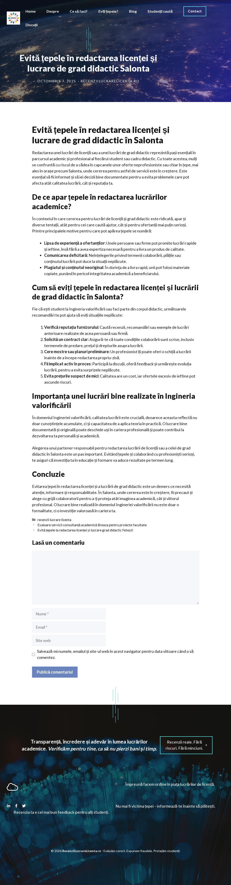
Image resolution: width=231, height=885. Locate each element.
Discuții (31, 25)
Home (30, 11)
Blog (133, 11)
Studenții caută (160, 11)
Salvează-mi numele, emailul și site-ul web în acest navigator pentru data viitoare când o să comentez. (115, 654)
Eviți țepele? (108, 11)
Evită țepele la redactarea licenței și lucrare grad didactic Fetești (85, 530)
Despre (52, 11)
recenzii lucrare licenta (54, 520)
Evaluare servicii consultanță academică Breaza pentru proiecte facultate (92, 525)
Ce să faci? (79, 11)
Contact (195, 11)
